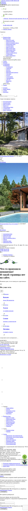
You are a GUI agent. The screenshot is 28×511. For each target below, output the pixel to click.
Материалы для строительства (14, 435)
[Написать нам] (24, 462)
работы (5, 239)
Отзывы (5, 87)
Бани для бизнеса (10, 55)
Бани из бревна (10, 51)
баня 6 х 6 (5, 105)
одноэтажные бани (8, 107)
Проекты (8, 426)
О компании (6, 64)
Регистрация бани (11, 444)
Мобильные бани (10, 50)
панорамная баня (7, 234)
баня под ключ (7, 236)
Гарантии (8, 68)
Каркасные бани (10, 41)
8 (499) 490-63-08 (14, 0)
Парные (5, 62)
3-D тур (8, 79)
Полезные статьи (10, 410)
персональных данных (6, 490)
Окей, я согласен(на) (5, 474)
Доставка (8, 74)
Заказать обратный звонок (7, 349)
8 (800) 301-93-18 (4, 249)
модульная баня (7, 101)
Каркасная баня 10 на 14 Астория (9, 223)
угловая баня (6, 108)
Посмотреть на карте (5, 354)
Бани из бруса (10, 47)
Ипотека (8, 71)
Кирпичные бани (10, 44)
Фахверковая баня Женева (7, 156)
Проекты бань (7, 37)
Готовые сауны (10, 430)
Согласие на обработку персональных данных (15, 465)
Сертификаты (10, 78)
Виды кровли (9, 438)
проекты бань (6, 103)
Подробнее (3, 162)
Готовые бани (10, 45)
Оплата (8, 69)
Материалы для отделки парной (14, 437)
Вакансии (8, 81)
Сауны (5, 61)
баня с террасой (7, 110)
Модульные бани (10, 48)
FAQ (7, 82)
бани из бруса (6, 104)
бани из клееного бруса (9, 238)
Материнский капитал (12, 72)
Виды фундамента (11, 440)
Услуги (8, 75)
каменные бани (7, 241)
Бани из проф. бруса (11, 52)
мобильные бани (7, 242)
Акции (5, 85)
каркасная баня (7, 235)
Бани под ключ (10, 40)
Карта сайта (6, 466)
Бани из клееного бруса (12, 43)
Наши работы (6, 89)
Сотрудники (9, 76)
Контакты (5, 92)
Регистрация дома (11, 442)
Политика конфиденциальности (11, 463)
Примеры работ (10, 441)
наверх (2, 476)
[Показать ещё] (1, 291)
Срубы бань (9, 54)
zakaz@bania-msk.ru (5, 347)
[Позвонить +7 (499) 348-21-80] (24, 457)
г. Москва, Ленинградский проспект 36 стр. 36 (15, 18)
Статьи (5, 90)
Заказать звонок (5, 0)
